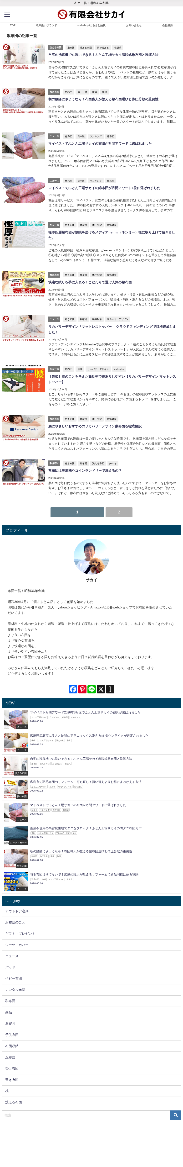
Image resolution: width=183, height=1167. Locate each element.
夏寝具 (10, 1023)
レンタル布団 (15, 989)
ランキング (96, 136)
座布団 (10, 1057)
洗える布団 (86, 47)
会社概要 (167, 25)
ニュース (12, 956)
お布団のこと (15, 922)
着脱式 (117, 47)
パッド (10, 967)
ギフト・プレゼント (20, 933)
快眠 (104, 92)
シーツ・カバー (17, 944)
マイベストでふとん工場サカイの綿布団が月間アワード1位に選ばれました (104, 188)
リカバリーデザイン (117, 319)
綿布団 (110, 136)
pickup (113, 463)
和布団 (10, 1001)
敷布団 (71, 47)
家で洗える (103, 47)
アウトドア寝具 (17, 911)
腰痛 (94, 92)
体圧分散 (82, 92)
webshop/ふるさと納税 (91, 25)
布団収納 (12, 1046)
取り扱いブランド (46, 25)
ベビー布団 (13, 978)
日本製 (81, 136)
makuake (119, 369)
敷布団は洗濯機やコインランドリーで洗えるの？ (85, 470)
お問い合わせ (134, 25)
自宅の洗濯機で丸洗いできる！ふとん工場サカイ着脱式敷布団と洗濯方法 (103, 54)
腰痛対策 (112, 225)
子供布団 (12, 1034)
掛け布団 (12, 1068)
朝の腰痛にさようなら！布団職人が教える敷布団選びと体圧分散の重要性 (103, 99)
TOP (12, 25)
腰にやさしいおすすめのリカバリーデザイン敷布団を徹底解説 (95, 426)
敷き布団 (70, 225)
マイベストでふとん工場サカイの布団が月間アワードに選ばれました (100, 143)
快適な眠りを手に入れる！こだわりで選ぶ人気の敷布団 (90, 282)
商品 (8, 1012)
